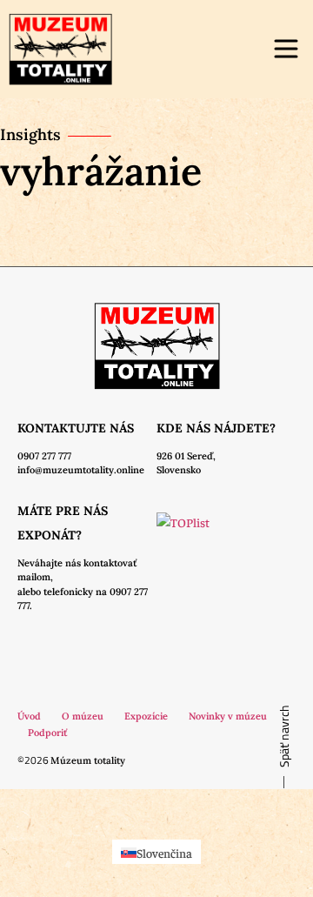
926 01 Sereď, (186, 456)
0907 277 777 (44, 456)
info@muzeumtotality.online (80, 470)
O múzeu (82, 716)
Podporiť (47, 732)
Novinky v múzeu (228, 716)
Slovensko (178, 470)
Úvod (29, 716)
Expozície (146, 716)
